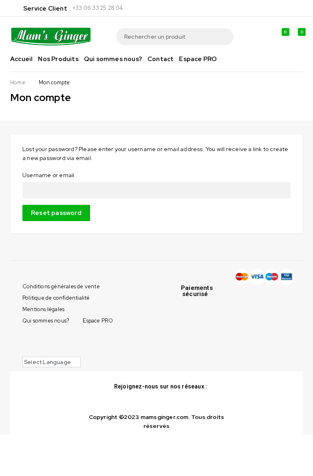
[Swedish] (58, 350)
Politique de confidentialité (56, 297)
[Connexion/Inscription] (263, 37)
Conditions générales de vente (61, 286)
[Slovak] (50, 350)
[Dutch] (26, 342)
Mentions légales (43, 309)
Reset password (56, 213)
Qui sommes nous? (45, 320)
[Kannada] (67, 342)
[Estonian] (42, 342)
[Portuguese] (26, 350)
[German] (58, 342)
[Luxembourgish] (83, 342)
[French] (50, 342)
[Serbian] (42, 350)
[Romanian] (34, 350)
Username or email (48, 175)
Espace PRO (98, 320)
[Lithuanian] (75, 342)
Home (17, 83)
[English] (34, 342)
